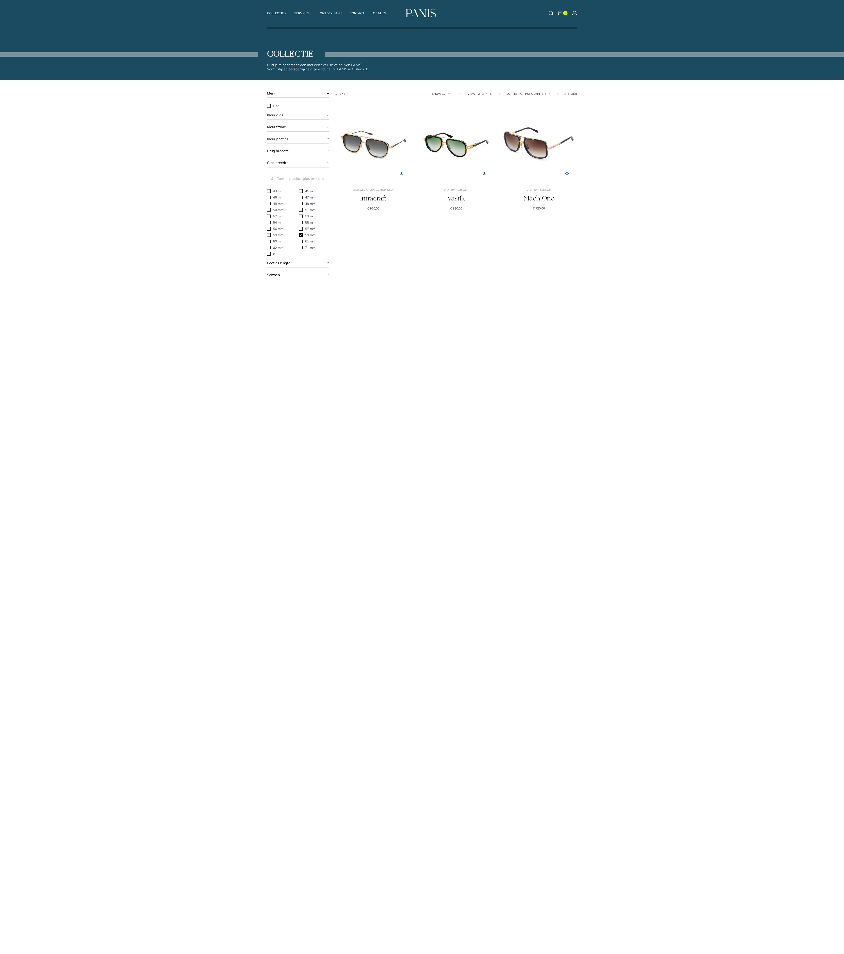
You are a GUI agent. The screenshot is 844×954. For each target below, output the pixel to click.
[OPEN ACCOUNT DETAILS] (574, 13)
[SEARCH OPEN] (551, 13)
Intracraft (373, 198)
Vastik (456, 198)
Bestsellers (360, 190)
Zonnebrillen (385, 190)
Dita (372, 190)
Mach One (539, 198)
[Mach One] (539, 144)
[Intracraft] (373, 144)
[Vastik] (456, 144)
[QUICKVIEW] (401, 174)
